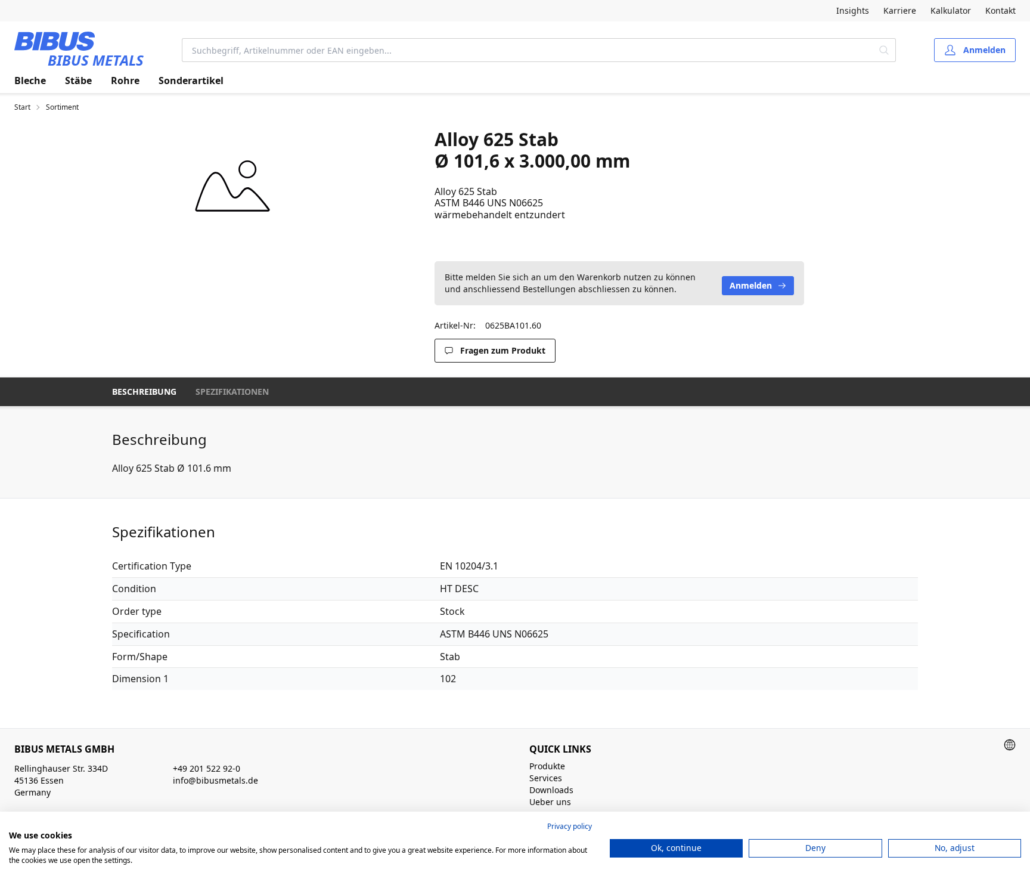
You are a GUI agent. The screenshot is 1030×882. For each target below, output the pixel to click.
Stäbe (78, 80)
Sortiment (62, 107)
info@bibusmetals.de (215, 780)
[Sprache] (1010, 745)
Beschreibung (144, 391)
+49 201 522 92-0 (206, 768)
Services (545, 778)
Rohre (125, 80)
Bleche (30, 80)
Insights (852, 10)
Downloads (551, 790)
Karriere (899, 10)
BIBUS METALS (96, 60)
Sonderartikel (191, 80)
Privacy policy (569, 826)
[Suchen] (884, 50)
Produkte (547, 766)
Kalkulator (950, 10)
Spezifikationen (232, 391)
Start (22, 107)
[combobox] (527, 50)
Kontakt (1000, 10)
